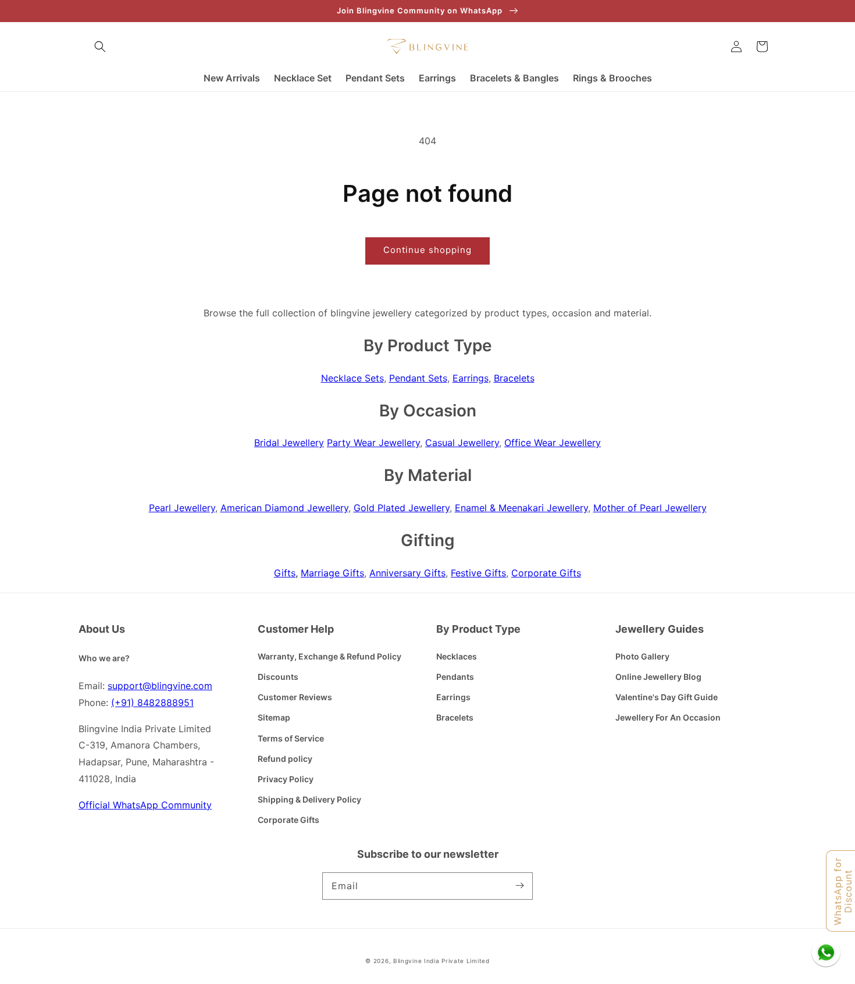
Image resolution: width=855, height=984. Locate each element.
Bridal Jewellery (289, 442)
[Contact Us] (825, 952)
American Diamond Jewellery (284, 508)
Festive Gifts (478, 573)
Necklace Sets (352, 378)
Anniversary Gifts (407, 573)
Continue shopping (427, 249)
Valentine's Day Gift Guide (666, 697)
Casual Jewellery (462, 442)
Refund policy (285, 759)
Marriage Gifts (332, 573)
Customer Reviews (295, 697)
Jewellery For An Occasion (668, 717)
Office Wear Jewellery (552, 442)
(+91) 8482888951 (152, 702)
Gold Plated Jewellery (402, 508)
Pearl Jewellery (182, 508)
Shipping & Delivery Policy (309, 799)
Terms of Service (291, 738)
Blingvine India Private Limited (441, 960)
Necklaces (456, 656)
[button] (100, 46)
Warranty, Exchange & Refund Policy (329, 656)
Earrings (471, 378)
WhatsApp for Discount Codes (843, 891)
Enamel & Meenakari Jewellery (521, 508)
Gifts (284, 573)
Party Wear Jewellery (373, 442)
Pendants (455, 677)
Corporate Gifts (546, 573)
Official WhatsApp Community (145, 805)
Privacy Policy (286, 779)
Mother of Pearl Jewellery (650, 508)
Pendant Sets (418, 378)
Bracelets (514, 378)
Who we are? (104, 658)
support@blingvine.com (160, 685)
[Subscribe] (519, 886)
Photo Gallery (642, 656)
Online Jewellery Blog (658, 677)
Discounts (278, 677)
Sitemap (274, 717)
